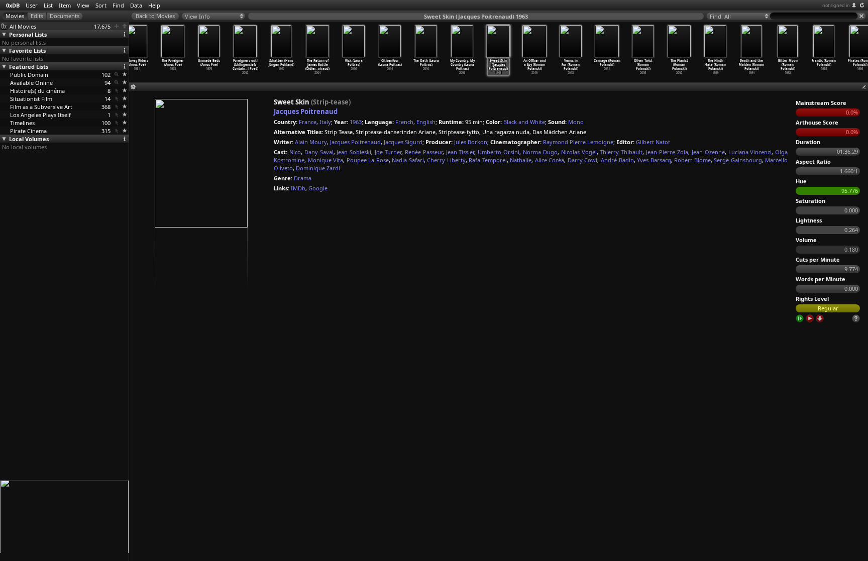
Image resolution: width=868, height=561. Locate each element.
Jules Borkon (470, 142)
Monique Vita (326, 160)
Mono (576, 122)
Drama (302, 178)
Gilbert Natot (653, 142)
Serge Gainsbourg (738, 160)
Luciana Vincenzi (750, 152)
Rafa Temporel (488, 160)
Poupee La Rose (368, 160)
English (426, 122)
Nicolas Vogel (579, 152)
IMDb (298, 188)
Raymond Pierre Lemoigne (578, 142)
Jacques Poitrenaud (306, 111)
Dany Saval (319, 152)
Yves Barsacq (654, 160)
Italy (325, 122)
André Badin (617, 160)
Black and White (524, 122)
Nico (295, 152)
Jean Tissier (460, 152)
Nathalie (520, 160)
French (404, 122)
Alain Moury (311, 142)
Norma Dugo (540, 152)
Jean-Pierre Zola (667, 152)
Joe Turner (388, 152)
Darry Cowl (583, 160)
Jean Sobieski (354, 152)
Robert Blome (692, 160)
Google (318, 188)
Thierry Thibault (621, 152)
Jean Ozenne (708, 152)
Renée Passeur (424, 152)
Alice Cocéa (550, 160)
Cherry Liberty (446, 160)
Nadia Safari (408, 160)
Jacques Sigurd (403, 142)
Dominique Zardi (318, 168)
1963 (356, 122)
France (307, 122)
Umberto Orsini (498, 152)
